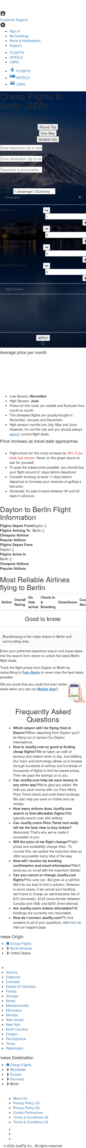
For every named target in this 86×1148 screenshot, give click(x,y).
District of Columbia (20, 986)
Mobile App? (47, 688)
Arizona (11, 972)
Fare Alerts (31, 672)
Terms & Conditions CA (30, 1122)
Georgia (12, 996)
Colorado (13, 981)
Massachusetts (17, 1005)
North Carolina (17, 1029)
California (13, 977)
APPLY (43, 338)
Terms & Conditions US (30, 1117)
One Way (48, 133)
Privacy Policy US (26, 1103)
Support (16, 45)
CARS (14, 62)
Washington (15, 1048)
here (73, 922)
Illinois (10, 1000)
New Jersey (15, 1019)
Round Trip (47, 127)
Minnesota (14, 1010)
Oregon (11, 1033)
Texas (10, 1043)
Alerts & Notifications (25, 40)
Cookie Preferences (28, 1112)
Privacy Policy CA (26, 1107)
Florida (11, 991)
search (15, 434)
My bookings (19, 35)
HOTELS (16, 57)
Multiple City (48, 139)
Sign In (15, 31)
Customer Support (14, 19)
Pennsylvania (16, 1038)
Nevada (12, 1015)
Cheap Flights (20, 943)
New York (13, 1024)
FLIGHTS (17, 52)
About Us (20, 1098)
